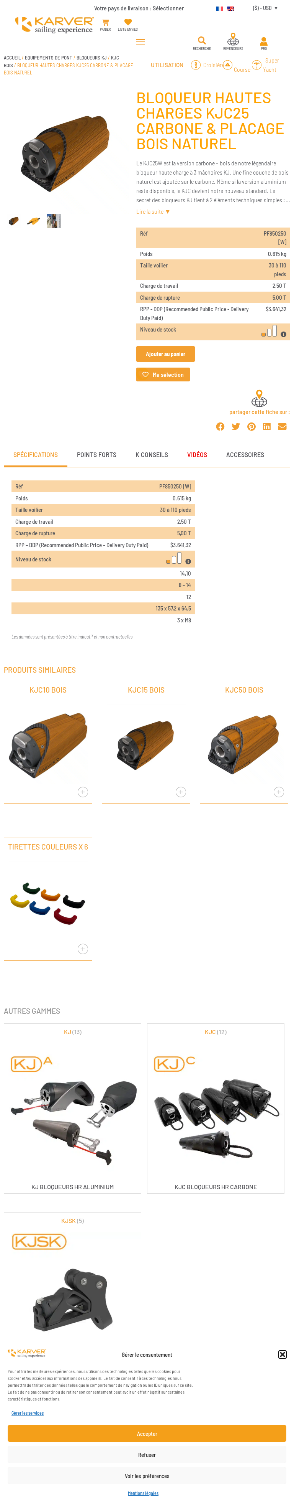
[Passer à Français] (217, 7)
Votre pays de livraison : (139, 8)
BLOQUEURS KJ (92, 57)
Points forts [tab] (96, 454)
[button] (282, 1354)
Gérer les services (27, 1413)
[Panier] (105, 22)
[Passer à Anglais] (228, 7)
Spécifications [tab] (35, 454)
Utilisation (167, 64)
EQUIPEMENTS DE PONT (48, 57)
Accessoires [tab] (245, 454)
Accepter (147, 1433)
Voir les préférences (147, 1475)
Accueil (12, 57)
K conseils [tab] (152, 454)
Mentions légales (143, 1493)
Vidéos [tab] (197, 454)
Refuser (147, 1454)
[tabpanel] (147, 560)
